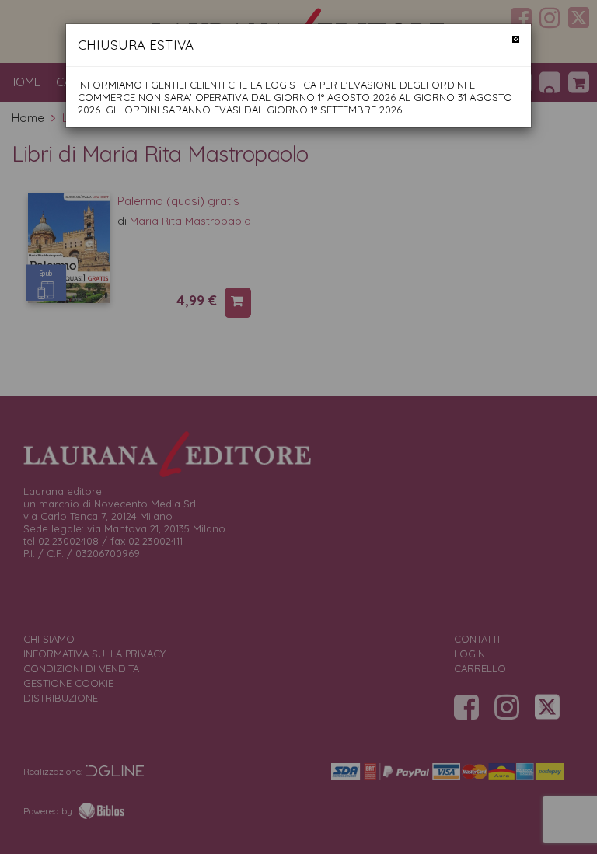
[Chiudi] (515, 39)
